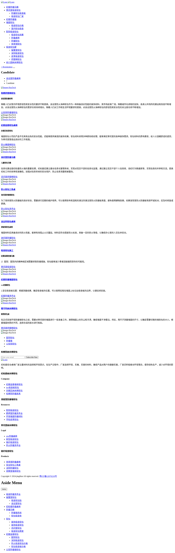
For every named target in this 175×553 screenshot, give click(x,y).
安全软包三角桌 (13, 465)
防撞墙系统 (16, 513)
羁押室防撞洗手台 (14, 413)
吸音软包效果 (17, 35)
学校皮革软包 (12, 419)
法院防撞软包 (12, 468)
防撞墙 (9, 341)
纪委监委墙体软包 (14, 384)
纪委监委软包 (12, 534)
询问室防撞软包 (8, 238)
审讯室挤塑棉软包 (9, 328)
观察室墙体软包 (13, 471)
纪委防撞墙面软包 (9, 279)
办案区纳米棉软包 (14, 390)
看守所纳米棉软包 (9, 308)
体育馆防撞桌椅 (13, 462)
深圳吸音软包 (17, 540)
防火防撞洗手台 (13, 445)
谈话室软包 (16, 503)
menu (4, 489)
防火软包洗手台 (8, 209)
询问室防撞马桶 (8, 157)
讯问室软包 (16, 528)
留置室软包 (11, 497)
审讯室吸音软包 (8, 267)
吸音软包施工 (7, 250)
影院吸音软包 (12, 410)
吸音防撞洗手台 (13, 494)
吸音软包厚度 (17, 531)
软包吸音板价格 (18, 546)
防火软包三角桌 (8, 189)
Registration (6, 67)
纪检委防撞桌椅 (13, 506)
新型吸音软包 (12, 439)
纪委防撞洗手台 (8, 296)
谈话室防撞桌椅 (13, 78)
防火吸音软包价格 (19, 543)
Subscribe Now (31, 357)
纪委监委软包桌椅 (9, 125)
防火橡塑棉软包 (8, 145)
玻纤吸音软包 (12, 442)
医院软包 (10, 338)
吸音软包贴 (16, 500)
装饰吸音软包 (17, 522)
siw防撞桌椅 (11, 436)
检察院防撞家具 (13, 394)
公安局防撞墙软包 (9, 112)
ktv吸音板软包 (12, 387)
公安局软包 (11, 344)
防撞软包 (15, 41)
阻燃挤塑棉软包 (8, 93)
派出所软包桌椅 (8, 221)
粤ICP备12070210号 (48, 476)
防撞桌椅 (15, 38)
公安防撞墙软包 (13, 550)
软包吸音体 (16, 516)
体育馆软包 (16, 44)
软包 (8, 519)
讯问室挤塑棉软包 (9, 177)
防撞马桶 (10, 510)
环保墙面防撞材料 (14, 416)
